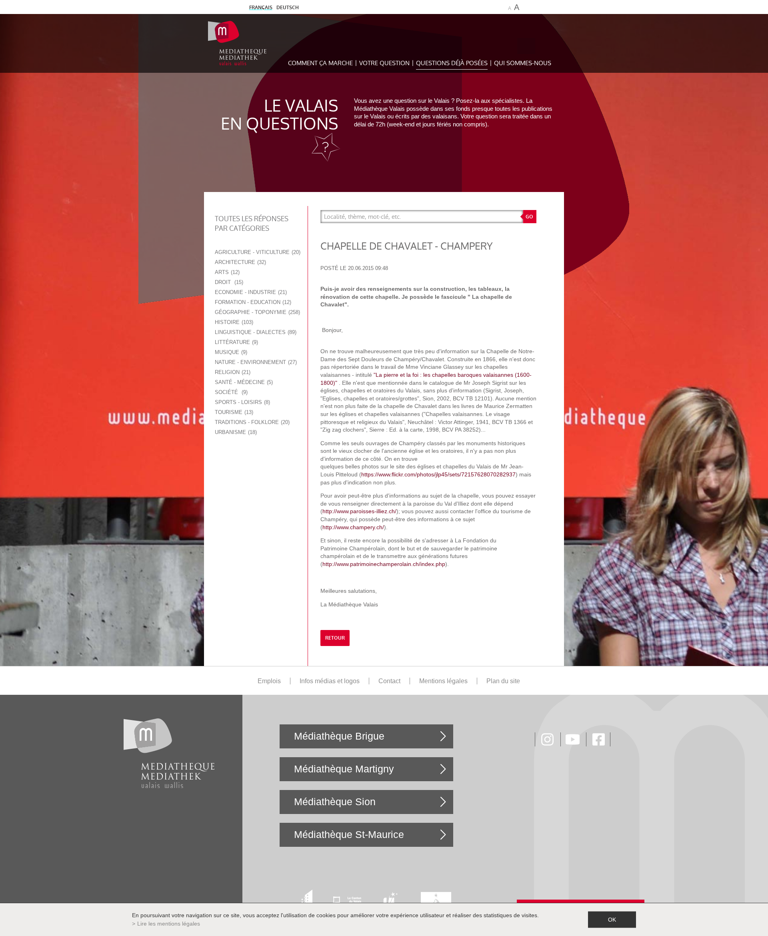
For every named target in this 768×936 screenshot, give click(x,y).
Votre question (384, 63)
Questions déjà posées (452, 63)
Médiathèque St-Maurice (349, 834)
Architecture (239, 262)
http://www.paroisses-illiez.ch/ (359, 511)
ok (612, 919)
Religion (232, 372)
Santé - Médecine (243, 382)
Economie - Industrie (250, 292)
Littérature (235, 342)
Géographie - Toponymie (256, 312)
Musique (230, 352)
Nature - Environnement (255, 362)
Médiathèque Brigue (339, 736)
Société (230, 392)
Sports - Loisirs (241, 402)
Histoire (233, 322)
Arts (226, 272)
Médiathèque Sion (335, 801)
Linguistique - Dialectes (255, 332)
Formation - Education (252, 302)
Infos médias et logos (330, 681)
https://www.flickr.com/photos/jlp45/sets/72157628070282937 (438, 474)
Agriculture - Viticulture (257, 252)
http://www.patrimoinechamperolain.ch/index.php (383, 564)
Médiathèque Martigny (344, 768)
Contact (389, 681)
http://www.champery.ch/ (353, 527)
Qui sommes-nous (522, 63)
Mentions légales (443, 681)
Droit (228, 282)
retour (335, 638)
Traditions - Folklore (251, 422)
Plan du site (503, 681)
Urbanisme (235, 432)
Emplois (269, 681)
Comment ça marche (320, 63)
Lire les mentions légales (168, 923)
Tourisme (233, 412)
